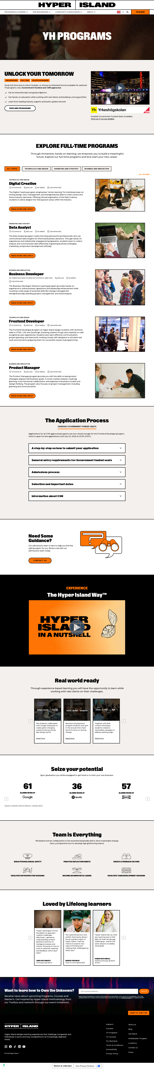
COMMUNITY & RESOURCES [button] (69, 12)
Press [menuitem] (130, 1052)
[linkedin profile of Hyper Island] (19, 1046)
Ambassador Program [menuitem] (137, 1038)
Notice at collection (63, 1066)
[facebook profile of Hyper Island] (10, 1046)
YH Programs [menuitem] (111, 1033)
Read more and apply (22, 209)
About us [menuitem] (132, 1025)
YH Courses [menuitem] (111, 1037)
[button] (120, 12)
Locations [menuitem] (132, 1043)
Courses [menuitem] (109, 1028)
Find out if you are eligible (102, 119)
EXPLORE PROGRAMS (20, 108)
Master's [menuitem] (109, 1024)
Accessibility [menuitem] (111, 1049)
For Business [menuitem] (111, 1041)
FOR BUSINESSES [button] (42, 12)
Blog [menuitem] (130, 1029)
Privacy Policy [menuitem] (112, 1054)
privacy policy (126, 997)
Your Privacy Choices (84, 1066)
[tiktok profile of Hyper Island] (15, 1046)
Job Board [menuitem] (132, 1034)
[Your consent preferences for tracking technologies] (4, 1065)
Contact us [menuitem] (133, 1048)
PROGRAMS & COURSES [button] (16, 12)
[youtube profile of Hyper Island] (24, 1046)
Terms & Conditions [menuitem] (114, 1045)
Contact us (40, 560)
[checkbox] (12, 168)
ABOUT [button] (91, 12)
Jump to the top (138, 1013)
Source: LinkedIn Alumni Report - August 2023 (24, 806)
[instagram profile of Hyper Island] (6, 1046)
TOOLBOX (140, 12)
